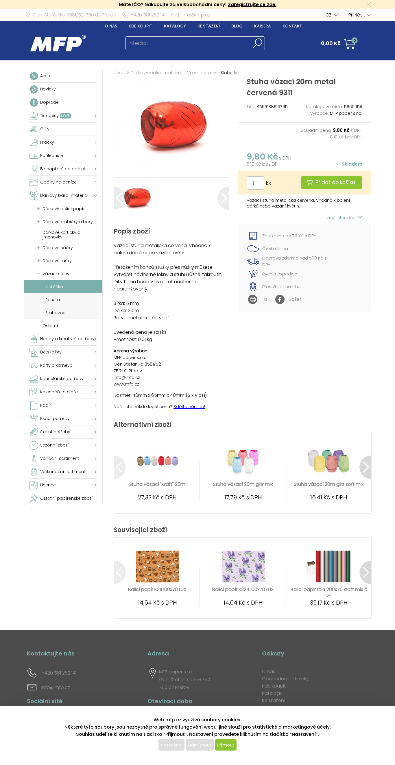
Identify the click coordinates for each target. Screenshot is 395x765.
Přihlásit (356, 15)
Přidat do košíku (335, 182)
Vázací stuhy (201, 72)
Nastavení (171, 745)
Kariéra (262, 26)
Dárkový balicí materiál (156, 72)
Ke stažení (209, 26)
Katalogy (175, 26)
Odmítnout (200, 745)
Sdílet (295, 299)
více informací (342, 218)
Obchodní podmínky (285, 678)
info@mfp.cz (196, 15)
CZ (329, 15)
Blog (237, 26)
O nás (111, 26)
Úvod (119, 72)
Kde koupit (140, 26)
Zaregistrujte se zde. (252, 4)
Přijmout (226, 745)
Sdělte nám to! (189, 406)
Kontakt (292, 26)
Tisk (266, 299)
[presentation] (119, 198)
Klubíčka (230, 72)
